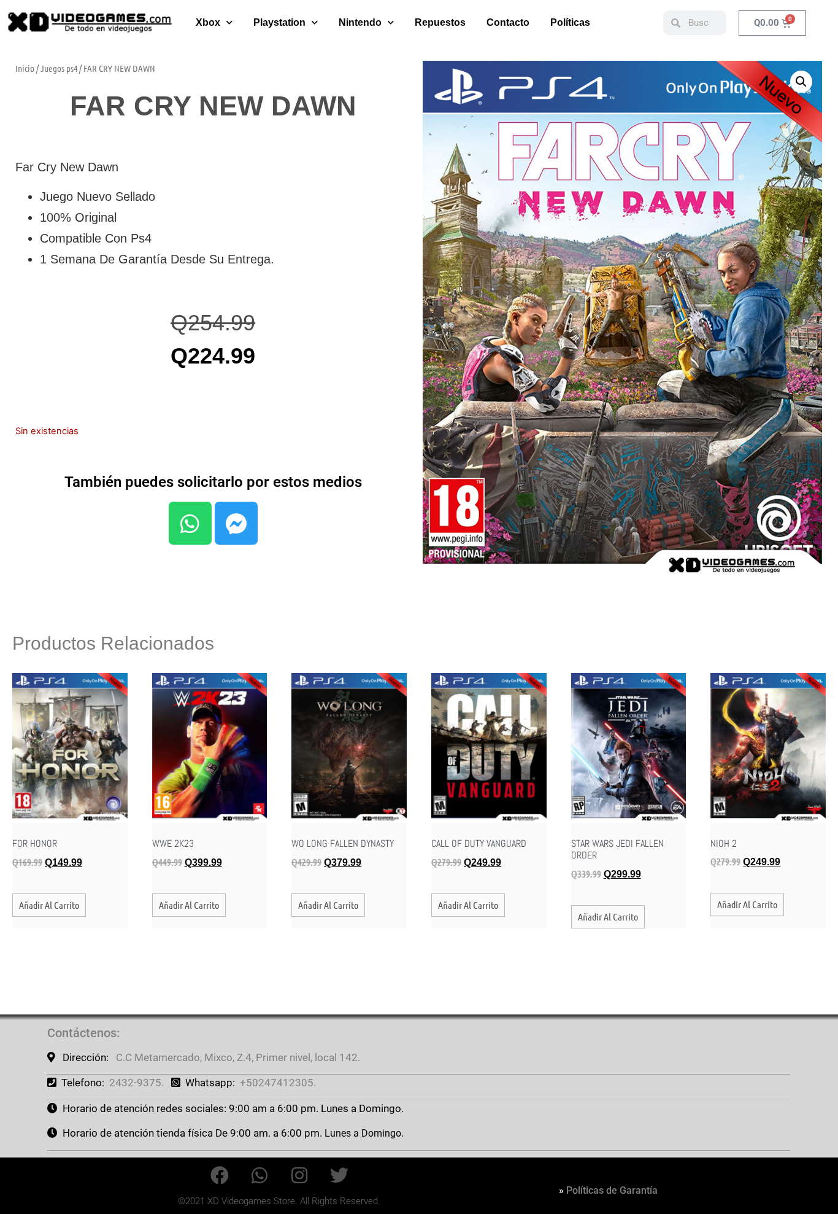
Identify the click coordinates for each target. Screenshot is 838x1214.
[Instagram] (299, 1175)
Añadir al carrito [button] (49, 905)
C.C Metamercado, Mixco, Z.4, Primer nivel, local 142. (238, 1057)
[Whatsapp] (190, 523)
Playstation (279, 22)
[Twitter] (339, 1175)
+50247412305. (278, 1082)
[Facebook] (219, 1175)
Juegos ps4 (58, 68)
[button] (801, 82)
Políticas (570, 22)
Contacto (507, 22)
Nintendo (360, 22)
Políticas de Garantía (612, 1190)
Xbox (208, 22)
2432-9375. (136, 1082)
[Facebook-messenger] (236, 523)
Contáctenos (82, 1032)
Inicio (24, 68)
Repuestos (440, 22)
